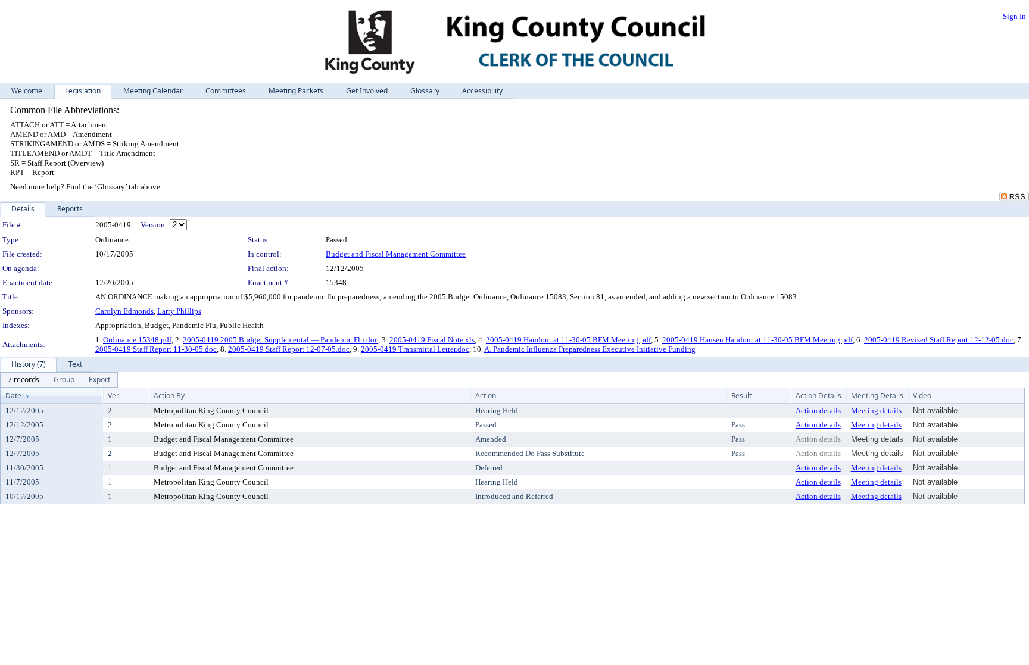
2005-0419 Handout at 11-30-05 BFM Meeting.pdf (568, 339)
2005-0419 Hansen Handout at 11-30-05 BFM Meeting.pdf (757, 339)
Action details (818, 410)
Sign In (1014, 16)
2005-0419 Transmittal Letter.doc (415, 349)
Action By (169, 396)
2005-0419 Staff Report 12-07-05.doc (289, 349)
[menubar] (59, 380)
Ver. (114, 396)
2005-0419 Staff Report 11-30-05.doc (156, 349)
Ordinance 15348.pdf (137, 339)
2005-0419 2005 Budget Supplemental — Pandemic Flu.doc (280, 339)
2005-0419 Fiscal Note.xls (432, 339)
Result (741, 396)
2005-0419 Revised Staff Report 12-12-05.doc (939, 339)
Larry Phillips (179, 311)
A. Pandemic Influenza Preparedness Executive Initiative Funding (590, 349)
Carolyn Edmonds (124, 311)
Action (485, 396)
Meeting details (876, 410)
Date (13, 396)
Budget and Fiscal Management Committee (396, 253)
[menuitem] (23, 380)
